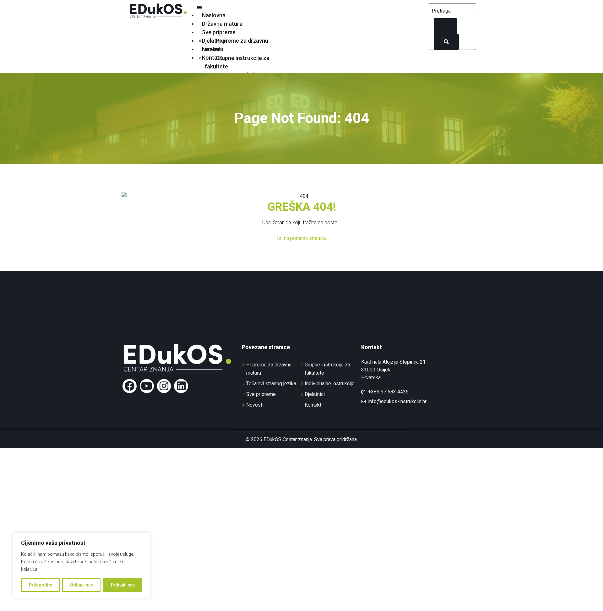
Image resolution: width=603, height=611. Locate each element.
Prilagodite (40, 584)
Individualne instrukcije (330, 384)
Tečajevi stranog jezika (271, 384)
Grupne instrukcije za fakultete (237, 62)
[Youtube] (147, 386)
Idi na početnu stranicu (301, 238)
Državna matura (222, 23)
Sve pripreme (219, 32)
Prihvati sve (123, 584)
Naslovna (213, 15)
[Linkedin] (181, 386)
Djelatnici (213, 40)
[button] (309, 7)
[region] (82, 565)
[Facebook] (129, 386)
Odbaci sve (81, 584)
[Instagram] (164, 386)
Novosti (212, 49)
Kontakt (212, 57)
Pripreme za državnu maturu (236, 44)
